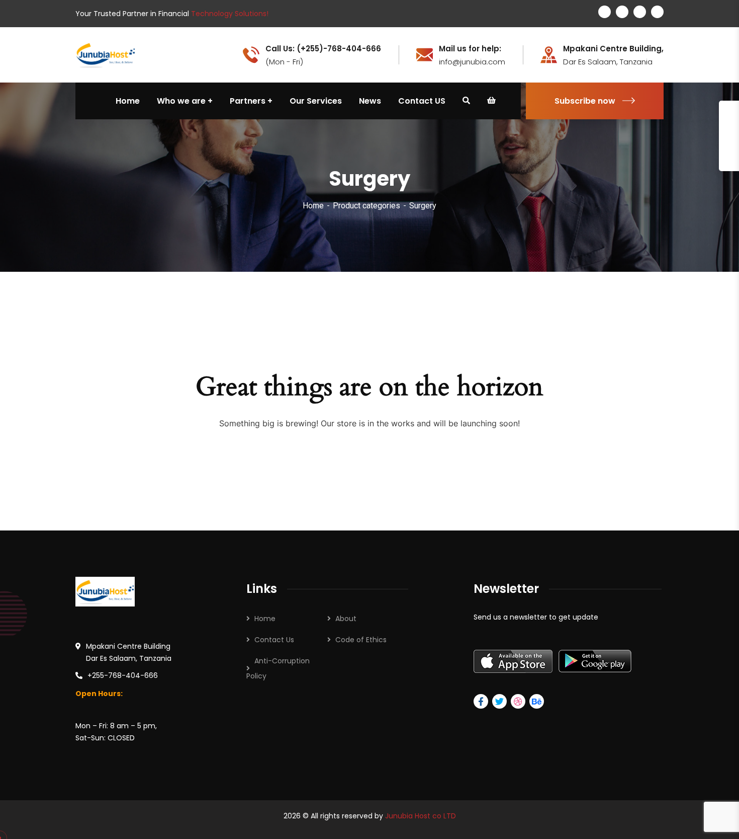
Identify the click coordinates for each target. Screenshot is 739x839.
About (345, 619)
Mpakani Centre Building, (613, 49)
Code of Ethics (361, 640)
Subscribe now (585, 101)
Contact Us (274, 640)
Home (313, 205)
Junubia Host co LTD (420, 816)
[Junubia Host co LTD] (105, 54)
